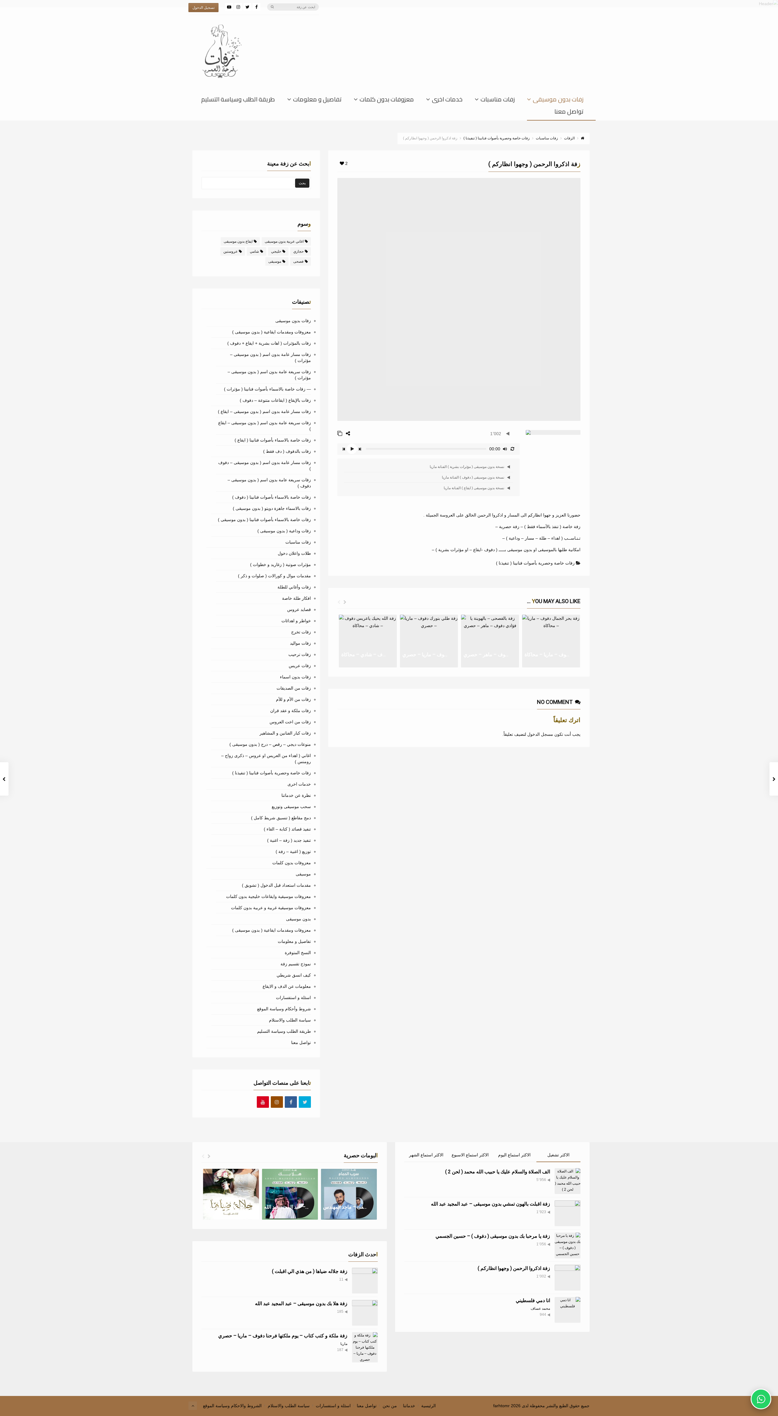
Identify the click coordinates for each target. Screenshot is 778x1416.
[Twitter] (247, 7)
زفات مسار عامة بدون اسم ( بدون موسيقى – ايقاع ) (264, 411)
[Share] (348, 433)
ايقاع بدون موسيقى (238, 241)
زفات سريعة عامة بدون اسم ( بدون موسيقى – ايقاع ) (264, 425)
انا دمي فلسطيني (533, 1300)
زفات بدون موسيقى (558, 100)
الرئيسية (428, 1405)
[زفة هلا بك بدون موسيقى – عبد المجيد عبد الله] (365, 1313)
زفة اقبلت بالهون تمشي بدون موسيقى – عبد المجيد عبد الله (490, 1204)
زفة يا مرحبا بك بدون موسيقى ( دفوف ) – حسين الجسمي (492, 1236)
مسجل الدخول (540, 734)
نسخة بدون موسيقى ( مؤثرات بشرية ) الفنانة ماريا (468, 467)
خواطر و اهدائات (296, 620)
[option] (367, 641)
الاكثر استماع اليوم (514, 1154)
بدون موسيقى (298, 918)
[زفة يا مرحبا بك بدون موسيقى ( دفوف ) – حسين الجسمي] (567, 1245)
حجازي (298, 251)
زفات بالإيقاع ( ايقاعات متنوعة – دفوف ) (275, 400)
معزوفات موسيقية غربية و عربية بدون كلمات (271, 907)
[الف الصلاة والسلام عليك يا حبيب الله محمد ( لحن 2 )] (567, 1181)
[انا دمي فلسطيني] (567, 1310)
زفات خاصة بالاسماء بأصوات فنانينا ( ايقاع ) (273, 440)
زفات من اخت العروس (290, 721)
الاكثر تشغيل (558, 1154)
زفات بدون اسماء (295, 676)
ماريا (343, 1344)
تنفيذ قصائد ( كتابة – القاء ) (287, 829)
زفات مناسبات (497, 100)
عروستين (230, 251)
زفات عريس (300, 665)
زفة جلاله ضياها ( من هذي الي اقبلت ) (309, 1271)
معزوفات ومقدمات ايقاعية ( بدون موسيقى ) (271, 331)
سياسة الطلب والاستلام (290, 1020)
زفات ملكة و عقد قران (290, 710)
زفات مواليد (300, 643)
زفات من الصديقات (294, 688)
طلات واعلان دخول (294, 553)
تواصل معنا (569, 112)
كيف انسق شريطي (294, 975)
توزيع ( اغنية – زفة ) (293, 851)
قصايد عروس (299, 609)
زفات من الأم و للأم (293, 699)
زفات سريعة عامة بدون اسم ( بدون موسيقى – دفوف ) (269, 482)
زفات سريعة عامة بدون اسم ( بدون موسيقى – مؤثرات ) (269, 374)
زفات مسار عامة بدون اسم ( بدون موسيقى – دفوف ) (264, 465)
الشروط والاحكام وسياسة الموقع (232, 1405)
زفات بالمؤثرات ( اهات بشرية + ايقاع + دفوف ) (269, 343)
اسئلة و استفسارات (293, 997)
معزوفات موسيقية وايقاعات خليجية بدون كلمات (268, 896)
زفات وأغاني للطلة (294, 587)
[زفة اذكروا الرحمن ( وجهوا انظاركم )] (567, 1278)
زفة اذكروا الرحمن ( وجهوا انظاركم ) (514, 1268)
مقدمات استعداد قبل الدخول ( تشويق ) (276, 885)
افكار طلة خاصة (296, 598)
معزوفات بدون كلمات (387, 100)
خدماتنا (409, 1405)
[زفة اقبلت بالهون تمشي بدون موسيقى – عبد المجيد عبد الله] (567, 1213)
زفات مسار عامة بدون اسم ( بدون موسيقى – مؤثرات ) (270, 357)
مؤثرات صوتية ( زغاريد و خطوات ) (280, 564)
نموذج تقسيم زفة (296, 963)
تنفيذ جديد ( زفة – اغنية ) (289, 840)
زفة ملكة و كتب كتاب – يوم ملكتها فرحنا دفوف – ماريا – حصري (282, 1336)
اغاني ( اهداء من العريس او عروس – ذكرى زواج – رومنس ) (266, 758)
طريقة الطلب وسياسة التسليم (238, 100)
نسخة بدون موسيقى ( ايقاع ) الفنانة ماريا (475, 488)
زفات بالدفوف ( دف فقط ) (287, 451)
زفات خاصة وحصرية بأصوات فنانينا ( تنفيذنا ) (535, 563)
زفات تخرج (301, 632)
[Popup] (339, 433)
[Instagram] (238, 7)
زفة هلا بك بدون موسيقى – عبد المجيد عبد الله (301, 1303)
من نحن (390, 1405)
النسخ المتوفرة (298, 952)
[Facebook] (256, 7)
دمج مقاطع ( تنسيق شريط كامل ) (281, 817)
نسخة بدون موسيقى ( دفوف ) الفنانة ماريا (474, 477)
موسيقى (274, 261)
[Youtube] (263, 1102)
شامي (254, 251)
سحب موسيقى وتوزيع (291, 806)
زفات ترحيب (299, 654)
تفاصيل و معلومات (317, 100)
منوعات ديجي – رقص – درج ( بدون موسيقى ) (270, 744)
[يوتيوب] (229, 7)
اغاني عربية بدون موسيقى (284, 241)
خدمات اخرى (447, 100)
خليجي (276, 251)
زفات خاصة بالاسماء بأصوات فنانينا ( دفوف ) (271, 497)
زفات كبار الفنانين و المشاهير (285, 733)
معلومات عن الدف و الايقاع (287, 986)
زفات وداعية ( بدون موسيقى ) (284, 530)
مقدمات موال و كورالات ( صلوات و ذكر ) (274, 575)
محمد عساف (540, 1308)
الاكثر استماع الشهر (426, 1154)
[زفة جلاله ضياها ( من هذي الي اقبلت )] (365, 1281)
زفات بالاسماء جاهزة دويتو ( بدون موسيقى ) (272, 508)
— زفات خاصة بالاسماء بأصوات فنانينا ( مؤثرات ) (267, 389)
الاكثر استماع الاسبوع (470, 1154)
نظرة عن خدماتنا (296, 795)
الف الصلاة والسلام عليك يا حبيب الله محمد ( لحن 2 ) (497, 1172)
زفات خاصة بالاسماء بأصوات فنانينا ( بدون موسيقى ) (264, 519)
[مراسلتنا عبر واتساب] (761, 1399)
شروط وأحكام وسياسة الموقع (284, 1008)
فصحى (298, 261)
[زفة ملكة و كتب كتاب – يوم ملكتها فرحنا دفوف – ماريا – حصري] (365, 1347)
